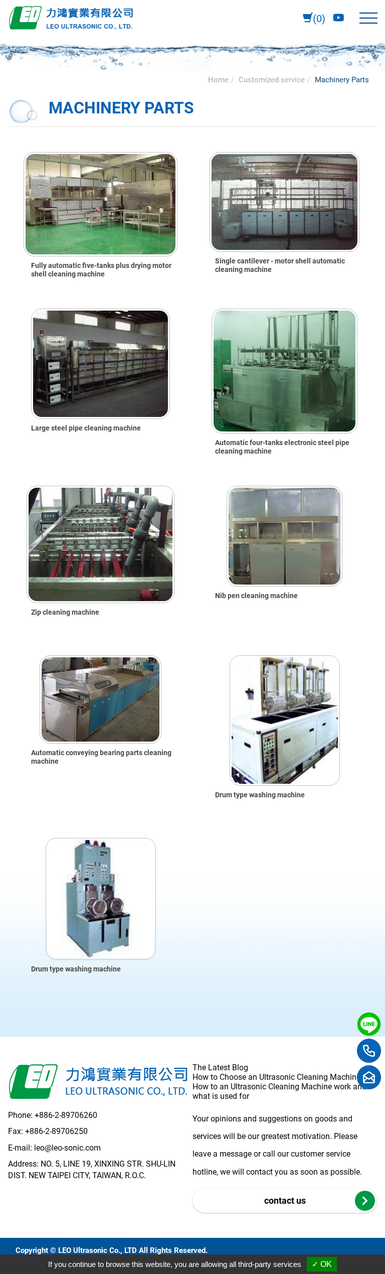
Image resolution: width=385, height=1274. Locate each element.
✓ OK (322, 1264)
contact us (285, 1200)
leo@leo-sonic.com (67, 1148)
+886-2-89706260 (66, 1115)
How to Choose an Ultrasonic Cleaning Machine (276, 1077)
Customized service (272, 79)
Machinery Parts (342, 79)
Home (218, 79)
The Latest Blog (220, 1067)
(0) (319, 19)
